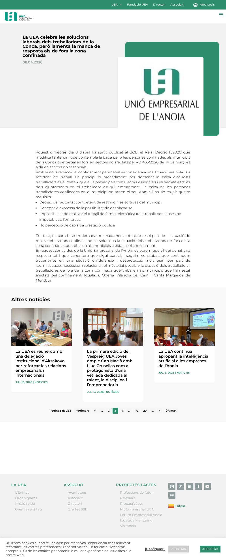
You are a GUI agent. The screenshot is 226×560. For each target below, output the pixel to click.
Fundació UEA (137, 4)
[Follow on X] (180, 486)
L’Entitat (22, 492)
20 (145, 410)
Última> (171, 410)
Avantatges (77, 492)
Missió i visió (25, 503)
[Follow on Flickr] (171, 495)
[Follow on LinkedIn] (189, 486)
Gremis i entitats (28, 509)
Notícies (41, 382)
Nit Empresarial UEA (137, 509)
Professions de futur (136, 492)
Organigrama (26, 498)
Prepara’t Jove (131, 503)
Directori (159, 4)
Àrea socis (207, 4)
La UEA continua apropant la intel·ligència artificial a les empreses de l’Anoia (183, 358)
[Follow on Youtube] (207, 486)
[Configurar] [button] (155, 549)
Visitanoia (128, 526)
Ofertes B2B (77, 509)
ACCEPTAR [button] (210, 549)
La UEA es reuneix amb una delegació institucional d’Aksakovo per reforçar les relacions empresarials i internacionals (40, 363)
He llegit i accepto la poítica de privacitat (169, 450)
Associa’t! (177, 4)
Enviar (204, 458)
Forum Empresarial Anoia (141, 515)
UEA (114, 4)
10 (136, 410)
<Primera (82, 410)
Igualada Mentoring (136, 520)
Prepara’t (127, 498)
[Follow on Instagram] (171, 486)
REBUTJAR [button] (178, 549)
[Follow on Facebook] (198, 486)
